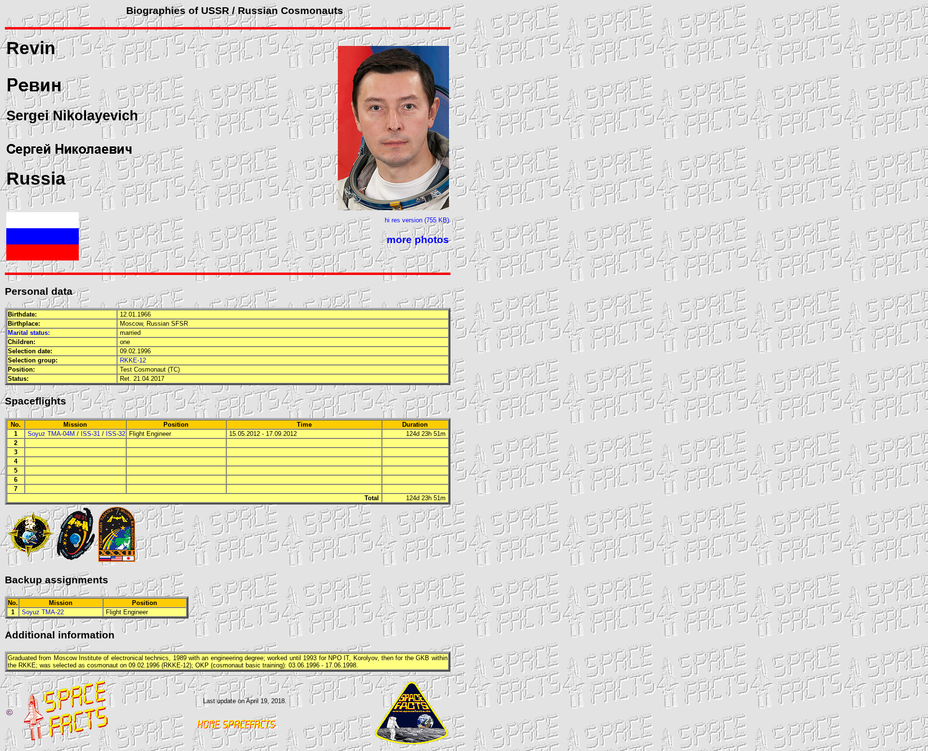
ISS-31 (90, 433)
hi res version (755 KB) (417, 220)
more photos (418, 240)
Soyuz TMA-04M (51, 433)
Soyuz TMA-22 (43, 612)
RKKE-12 (133, 360)
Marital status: (29, 332)
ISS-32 (115, 433)
